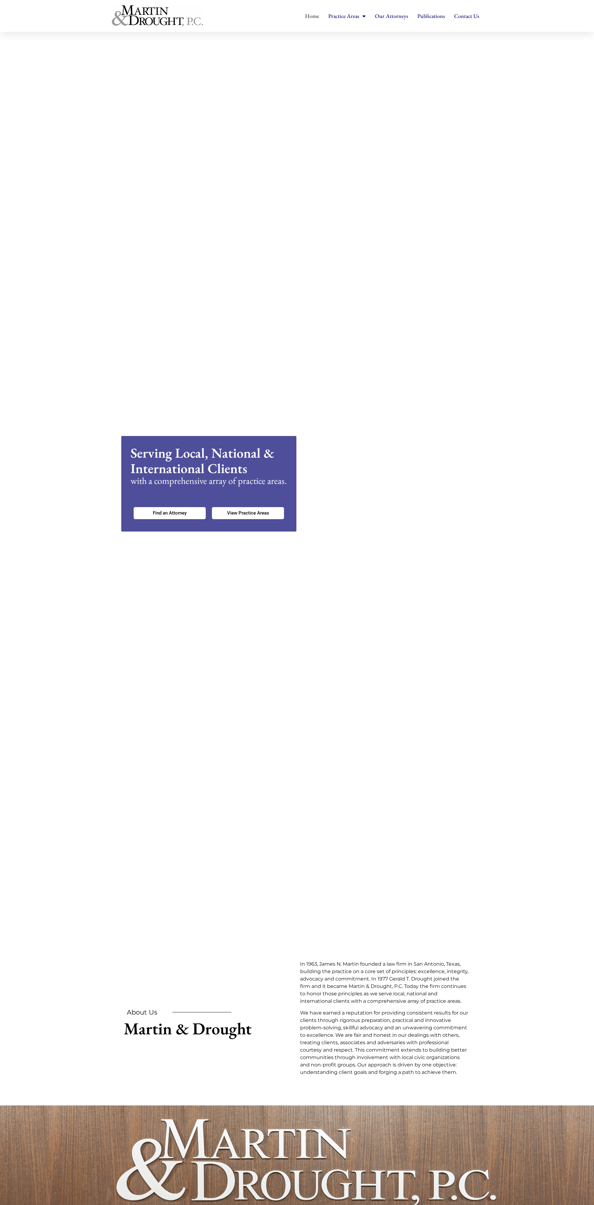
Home (312, 15)
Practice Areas (343, 15)
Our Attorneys (391, 15)
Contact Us (466, 15)
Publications (431, 15)
